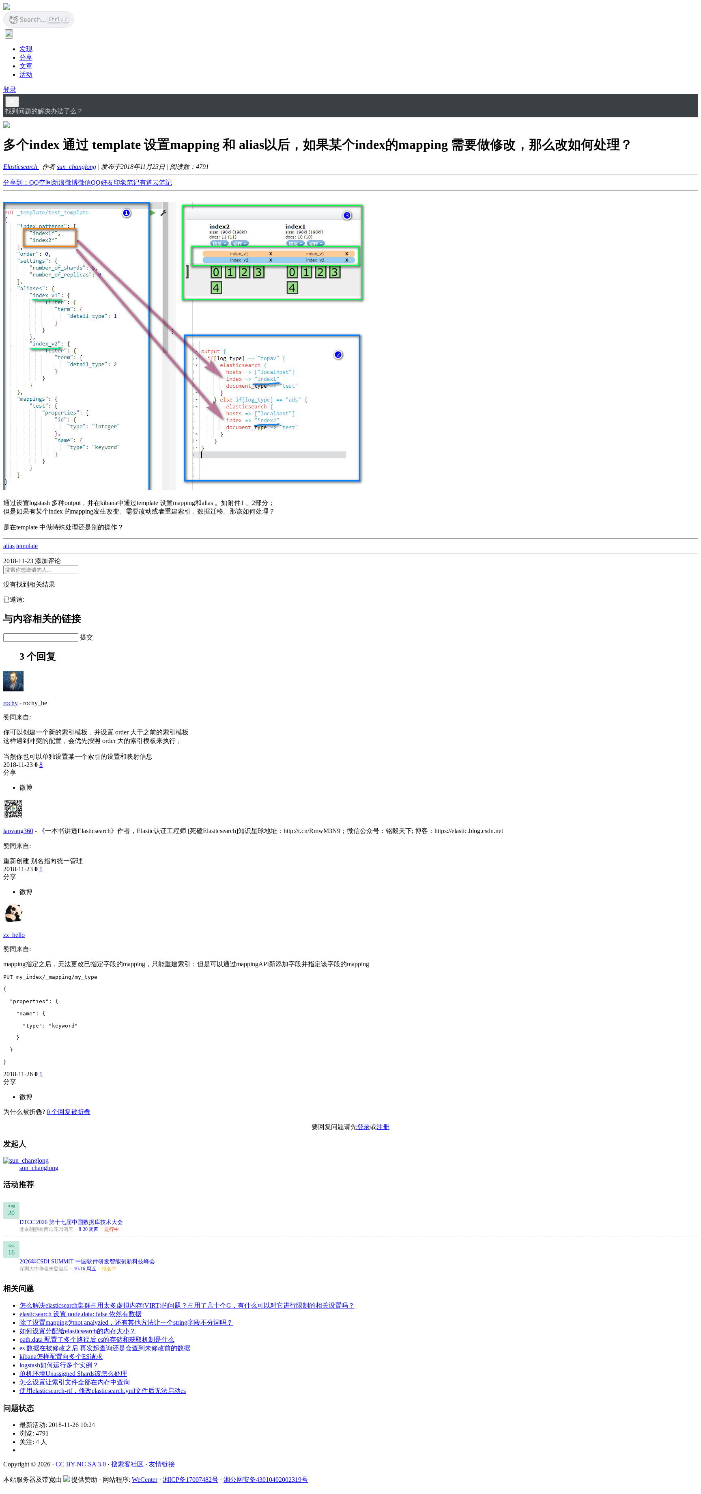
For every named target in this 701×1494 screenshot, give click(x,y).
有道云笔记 (156, 182)
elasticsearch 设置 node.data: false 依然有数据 (80, 1313)
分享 (25, 57)
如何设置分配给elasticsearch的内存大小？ (77, 1331)
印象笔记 (127, 182)
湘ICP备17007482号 (190, 1479)
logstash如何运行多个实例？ (59, 1365)
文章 (25, 66)
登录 (9, 89)
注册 (382, 1126)
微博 (25, 787)
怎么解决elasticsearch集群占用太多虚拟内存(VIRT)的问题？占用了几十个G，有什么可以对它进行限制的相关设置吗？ (187, 1305)
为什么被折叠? (24, 1111)
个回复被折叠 (68, 1111)
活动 (25, 74)
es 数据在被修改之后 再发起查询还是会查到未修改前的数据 (104, 1348)
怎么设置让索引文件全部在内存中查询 (74, 1382)
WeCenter (144, 1479)
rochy (10, 703)
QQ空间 (40, 182)
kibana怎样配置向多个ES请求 (61, 1356)
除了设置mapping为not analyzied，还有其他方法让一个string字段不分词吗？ (126, 1322)
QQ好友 (102, 182)
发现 (25, 48)
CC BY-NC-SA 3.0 (81, 1464)
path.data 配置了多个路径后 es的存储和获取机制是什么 (96, 1339)
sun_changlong (76, 166)
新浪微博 (65, 182)
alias (9, 545)
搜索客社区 (127, 1464)
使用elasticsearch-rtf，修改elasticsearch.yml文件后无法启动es (102, 1390)
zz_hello (14, 934)
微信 (84, 182)
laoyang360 (18, 830)
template (27, 545)
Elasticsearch (21, 166)
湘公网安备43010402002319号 (266, 1479)
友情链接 (162, 1464)
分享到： (16, 182)
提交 (86, 637)
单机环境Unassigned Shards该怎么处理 (73, 1373)
